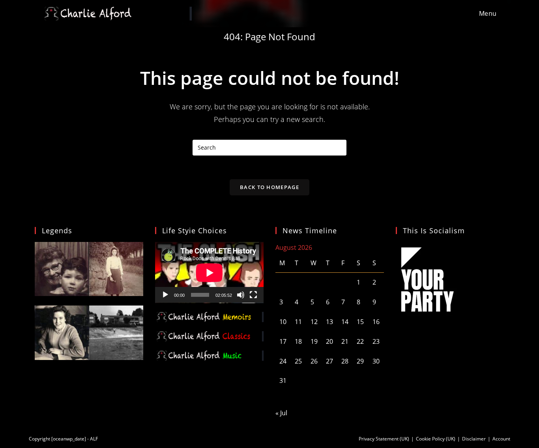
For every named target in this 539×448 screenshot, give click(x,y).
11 (298, 321)
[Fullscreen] (253, 295)
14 (344, 321)
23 (376, 341)
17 (282, 341)
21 (344, 341)
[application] (209, 272)
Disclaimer (474, 438)
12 (314, 321)
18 (298, 341)
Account (501, 438)
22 (360, 341)
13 (329, 321)
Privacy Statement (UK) (384, 438)
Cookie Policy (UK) (435, 438)
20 (329, 341)
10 (282, 321)
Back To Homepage (269, 187)
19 (314, 341)
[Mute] (241, 295)
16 (376, 321)
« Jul (281, 413)
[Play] (165, 295)
